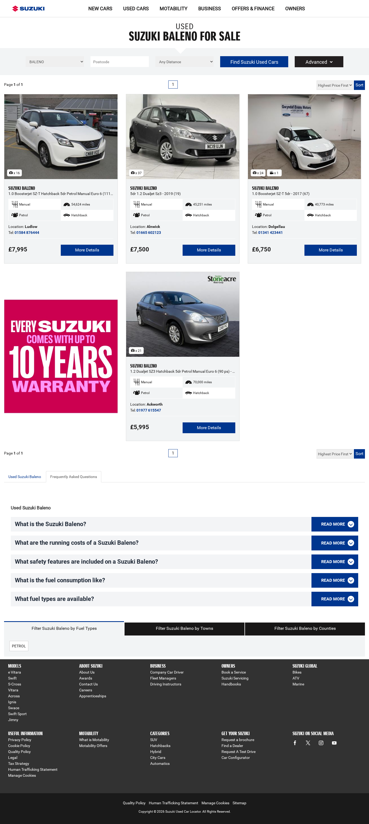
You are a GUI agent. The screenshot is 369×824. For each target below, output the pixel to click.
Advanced (316, 62)
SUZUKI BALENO (21, 188)
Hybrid (155, 751)
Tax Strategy (18, 763)
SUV (153, 740)
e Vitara (14, 672)
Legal (12, 757)
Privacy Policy (19, 740)
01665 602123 (148, 232)
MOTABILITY (173, 8)
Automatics (160, 763)
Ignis (12, 702)
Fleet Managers (163, 678)
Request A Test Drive (239, 751)
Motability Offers (93, 746)
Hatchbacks (160, 746)
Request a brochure (238, 740)
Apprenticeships (92, 696)
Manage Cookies (22, 775)
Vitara (13, 690)
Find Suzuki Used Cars (254, 62)
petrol (19, 646)
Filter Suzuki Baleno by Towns (184, 628)
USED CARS (136, 8)
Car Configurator (236, 757)
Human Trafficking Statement (33, 769)
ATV (296, 678)
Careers (85, 690)
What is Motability (94, 740)
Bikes (297, 672)
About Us (87, 672)
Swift (12, 678)
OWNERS (295, 8)
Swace (13, 708)
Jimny (13, 720)
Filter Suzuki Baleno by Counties (305, 628)
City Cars (157, 757)
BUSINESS (209, 8)
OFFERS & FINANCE (253, 8)
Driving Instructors (165, 684)
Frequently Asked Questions (73, 477)
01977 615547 (148, 410)
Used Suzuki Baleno (24, 477)
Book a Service (234, 672)
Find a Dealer (232, 746)
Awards (85, 678)
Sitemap (239, 803)
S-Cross (14, 684)
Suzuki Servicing (235, 678)
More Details (87, 250)
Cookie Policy (19, 746)
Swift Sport (17, 714)
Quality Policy (19, 751)
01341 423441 (270, 232)
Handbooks (231, 684)
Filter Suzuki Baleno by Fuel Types (64, 628)
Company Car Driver (167, 672)
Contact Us (88, 684)
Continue (60, 367)
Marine (298, 684)
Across (14, 696)
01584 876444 (27, 232)
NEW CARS (100, 8)
